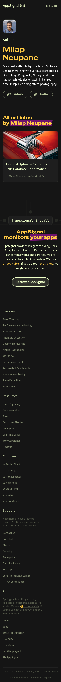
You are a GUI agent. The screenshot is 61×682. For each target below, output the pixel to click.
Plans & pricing (11, 404)
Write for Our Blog (13, 633)
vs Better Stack (11, 464)
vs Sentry (8, 495)
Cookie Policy (51, 671)
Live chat (8, 539)
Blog (5, 416)
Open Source (10, 645)
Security (7, 551)
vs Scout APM (10, 489)
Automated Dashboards (16, 368)
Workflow (8, 356)
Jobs (5, 627)
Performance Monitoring (17, 325)
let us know (46, 264)
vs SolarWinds (11, 501)
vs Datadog (9, 470)
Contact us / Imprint (41, 677)
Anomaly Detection (14, 338)
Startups (8, 569)
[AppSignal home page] (14, 6)
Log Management (13, 362)
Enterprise (9, 557)
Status (6, 545)
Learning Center (12, 435)
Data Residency (11, 563)
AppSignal (13, 657)
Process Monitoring (14, 374)
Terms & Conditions (13, 671)
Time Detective (12, 380)
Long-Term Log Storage (16, 576)
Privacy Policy (34, 671)
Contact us (9, 533)
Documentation (12, 410)
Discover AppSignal (30, 282)
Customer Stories (13, 422)
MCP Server (9, 386)
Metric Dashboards (13, 350)
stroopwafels (11, 264)
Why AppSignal (11, 441)
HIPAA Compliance (13, 582)
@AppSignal (14, 651)
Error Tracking (11, 319)
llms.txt (7, 447)
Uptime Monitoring (14, 344)
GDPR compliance (19, 677)
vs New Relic (10, 483)
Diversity (8, 639)
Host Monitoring (12, 331)
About (6, 620)
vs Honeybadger (12, 477)
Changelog (9, 428)
